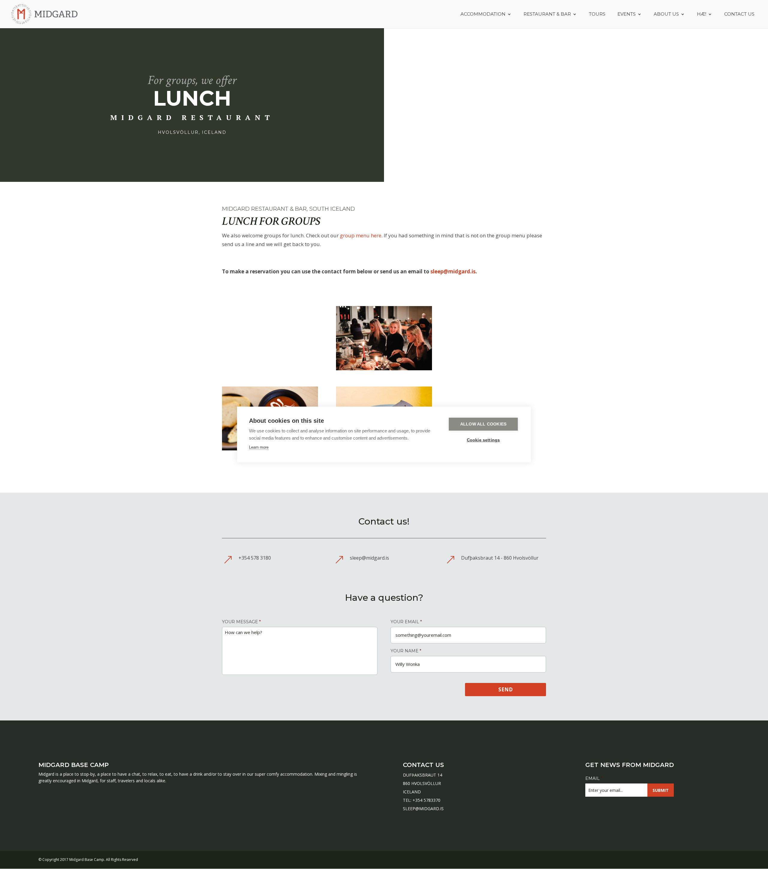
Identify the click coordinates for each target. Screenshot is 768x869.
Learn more (258, 447)
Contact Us (739, 14)
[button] (9, 861)
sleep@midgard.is (453, 271)
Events (626, 14)
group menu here (360, 235)
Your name (406, 651)
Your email (406, 621)
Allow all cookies (483, 424)
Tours (597, 14)
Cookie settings (483, 440)
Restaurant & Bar (547, 14)
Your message (241, 621)
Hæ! (701, 14)
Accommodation (483, 14)
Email (593, 778)
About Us (666, 14)
